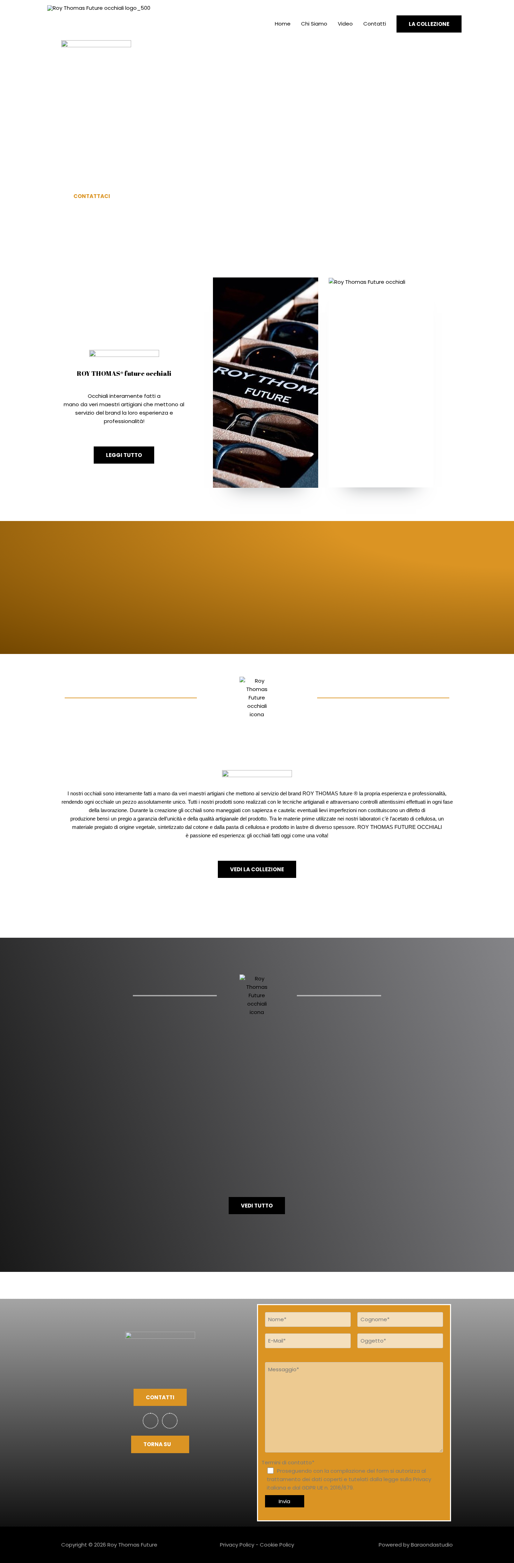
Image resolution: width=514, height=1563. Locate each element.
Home (283, 23)
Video (345, 23)
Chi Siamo (314, 23)
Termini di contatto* (346, 1475)
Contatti (374, 23)
